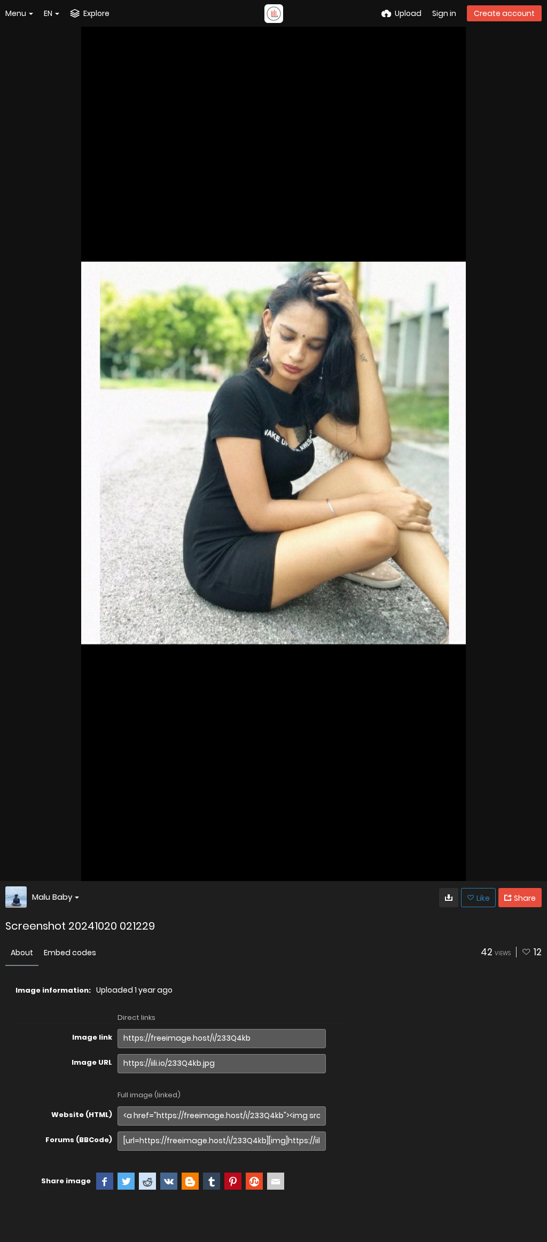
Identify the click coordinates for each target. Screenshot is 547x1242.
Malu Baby (52, 896)
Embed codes (70, 952)
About (22, 952)
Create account (504, 13)
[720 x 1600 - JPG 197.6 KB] (448, 897)
